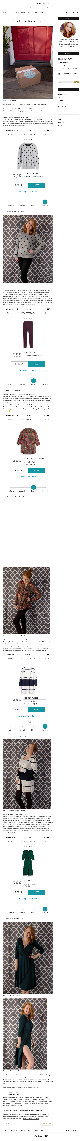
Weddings (42, 12)
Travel (36, 12)
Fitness (59, 97)
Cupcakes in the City (13, 12)
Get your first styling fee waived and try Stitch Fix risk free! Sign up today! (23, 1110)
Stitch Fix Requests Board (12, 1094)
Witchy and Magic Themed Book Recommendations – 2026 (65, 59)
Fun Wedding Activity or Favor (65, 62)
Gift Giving (60, 103)
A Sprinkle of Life (41, 3)
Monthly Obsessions (62, 106)
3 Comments (33, 24)
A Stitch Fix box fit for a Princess (28, 21)
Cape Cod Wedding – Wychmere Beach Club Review (68, 69)
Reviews (23, 12)
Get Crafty (30, 12)
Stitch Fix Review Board (11, 1092)
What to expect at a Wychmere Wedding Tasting (67, 74)
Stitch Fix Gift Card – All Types (31, 1118)
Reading (59, 110)
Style (4, 12)
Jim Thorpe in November (63, 65)
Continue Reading (46, 1123)
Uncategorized (61, 122)
